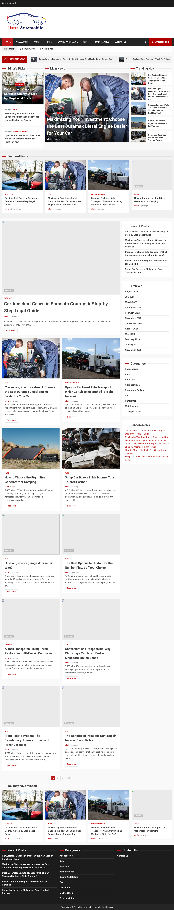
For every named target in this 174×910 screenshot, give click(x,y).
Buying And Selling (68, 42)
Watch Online (162, 42)
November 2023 (133, 318)
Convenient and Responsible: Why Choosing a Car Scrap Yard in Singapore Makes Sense (91, 619)
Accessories (22, 42)
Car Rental (9, 644)
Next (68, 778)
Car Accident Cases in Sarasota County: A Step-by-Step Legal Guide (21, 94)
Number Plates (48, 49)
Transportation (20, 132)
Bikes (50, 42)
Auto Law (19, 84)
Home (8, 42)
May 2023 (130, 334)
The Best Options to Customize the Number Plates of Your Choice (91, 534)
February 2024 (132, 313)
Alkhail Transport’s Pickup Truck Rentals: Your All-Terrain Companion (31, 619)
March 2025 (131, 302)
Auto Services (132, 385)
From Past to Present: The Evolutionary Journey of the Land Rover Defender (31, 706)
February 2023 (132, 339)
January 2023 (132, 344)
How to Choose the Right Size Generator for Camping (138, 123)
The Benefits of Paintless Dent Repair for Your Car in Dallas (91, 706)
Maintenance (102, 42)
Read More (10, 331)
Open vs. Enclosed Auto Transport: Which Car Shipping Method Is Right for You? (131, 59)
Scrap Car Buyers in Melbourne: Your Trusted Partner (138, 137)
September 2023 (133, 323)
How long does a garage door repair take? (31, 534)
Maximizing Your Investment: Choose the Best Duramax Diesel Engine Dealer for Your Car (47, 59)
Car (85, 42)
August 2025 (131, 291)
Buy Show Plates (29, 49)
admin (49, 139)
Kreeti (96, 907)
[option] (87, 108)
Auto (36, 42)
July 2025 (130, 297)
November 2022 (133, 350)
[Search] (145, 42)
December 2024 (133, 307)
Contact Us (120, 42)
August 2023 (131, 328)
